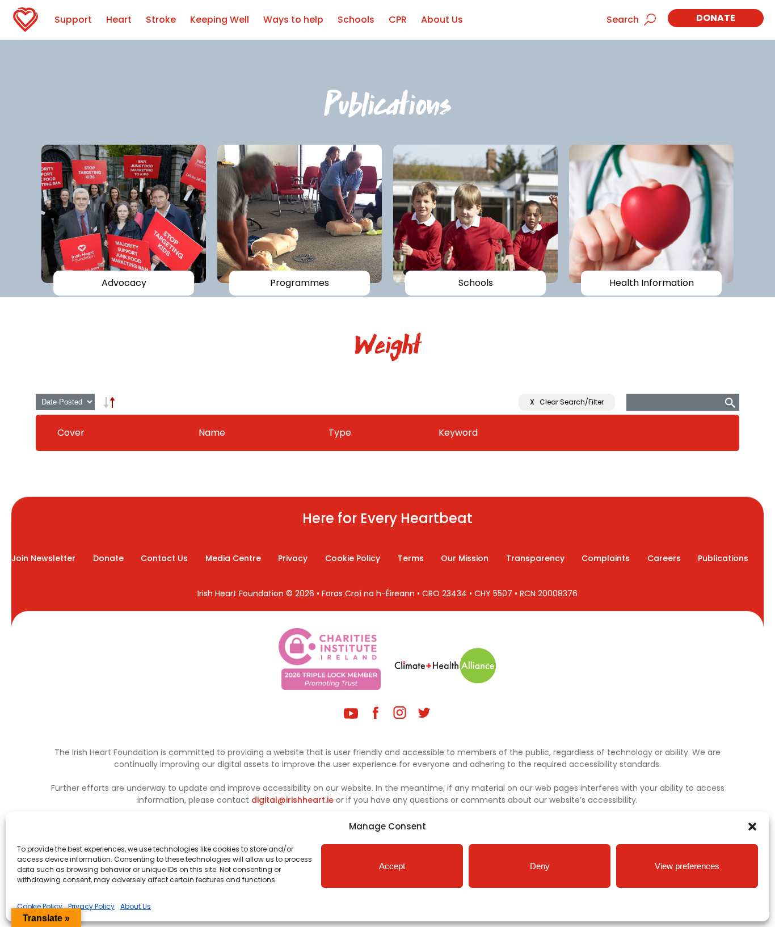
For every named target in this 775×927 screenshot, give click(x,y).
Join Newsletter (43, 558)
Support (73, 19)
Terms (411, 558)
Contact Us (164, 558)
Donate (715, 17)
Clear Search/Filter (567, 402)
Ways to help (293, 19)
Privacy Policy (91, 906)
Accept (392, 866)
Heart (119, 19)
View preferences (687, 866)
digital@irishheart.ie (292, 800)
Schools (356, 19)
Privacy (293, 558)
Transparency (535, 558)
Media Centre (233, 558)
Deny (540, 866)
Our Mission (464, 558)
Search (622, 19)
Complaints (606, 558)
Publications (723, 558)
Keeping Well (219, 19)
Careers (664, 558)
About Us (135, 906)
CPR (398, 19)
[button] (752, 826)
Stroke (161, 19)
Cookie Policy (39, 906)
